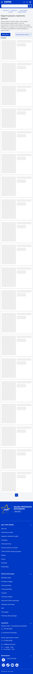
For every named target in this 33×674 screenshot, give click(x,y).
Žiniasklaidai (5, 567)
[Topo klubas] (16, 510)
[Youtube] (12, 665)
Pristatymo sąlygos (7, 581)
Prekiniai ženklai (6, 544)
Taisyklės (4, 593)
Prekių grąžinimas (6, 589)
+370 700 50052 (7, 629)
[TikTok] (8, 665)
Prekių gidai (4, 612)
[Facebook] (3, 659)
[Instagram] (3, 665)
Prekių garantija (6, 585)
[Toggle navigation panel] (2, 2)
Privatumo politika (6, 597)
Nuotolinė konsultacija (10, 633)
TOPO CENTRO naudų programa (11, 551)
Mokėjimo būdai (6, 578)
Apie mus (4, 528)
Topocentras (6, 10)
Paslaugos (4, 540)
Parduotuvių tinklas (7, 532)
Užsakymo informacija (7, 604)
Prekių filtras (5, 34)
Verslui (3, 559)
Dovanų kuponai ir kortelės (9, 548)
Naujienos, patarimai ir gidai (9, 536)
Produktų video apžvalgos (9, 616)
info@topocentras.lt (9, 644)
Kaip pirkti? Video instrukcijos (10, 600)
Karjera (3, 555)
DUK (2, 608)
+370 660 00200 (7, 640)
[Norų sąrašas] (27, 2)
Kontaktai (4, 563)
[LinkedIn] (17, 665)
